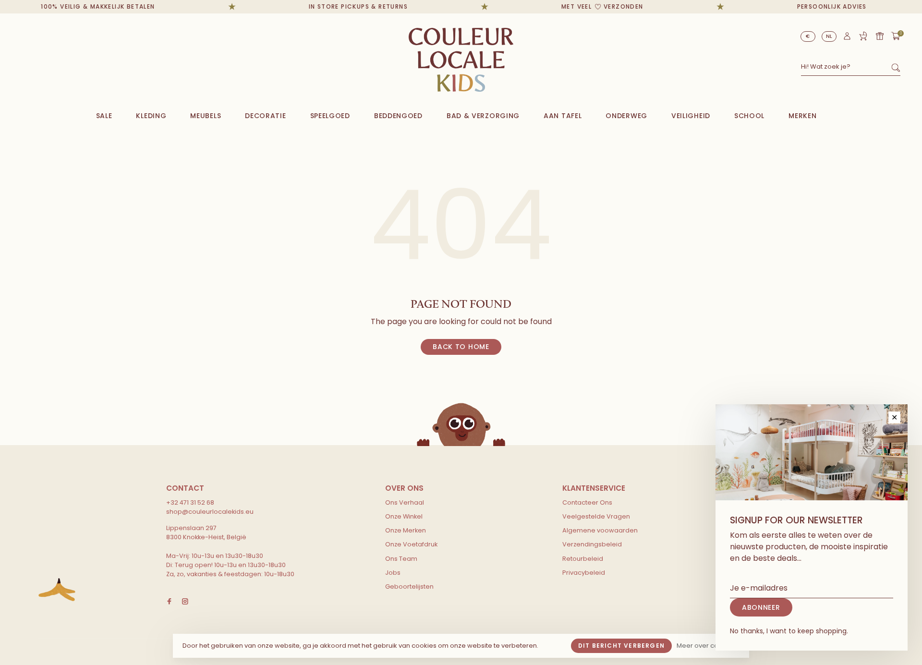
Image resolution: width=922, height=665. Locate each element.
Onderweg (626, 116)
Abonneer (761, 607)
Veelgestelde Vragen (596, 516)
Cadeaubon (880, 36)
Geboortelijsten (409, 586)
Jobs (392, 572)
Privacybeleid (583, 572)
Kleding (151, 116)
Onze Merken (405, 530)
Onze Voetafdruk (411, 544)
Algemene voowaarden (600, 530)
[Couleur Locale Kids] (56, 589)
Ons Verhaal (404, 502)
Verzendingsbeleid (592, 544)
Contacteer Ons (587, 502)
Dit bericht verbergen (621, 645)
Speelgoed (330, 116)
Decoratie (265, 116)
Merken (802, 116)
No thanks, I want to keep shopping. (789, 631)
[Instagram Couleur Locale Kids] (185, 602)
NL (829, 36)
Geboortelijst (863, 36)
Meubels (205, 116)
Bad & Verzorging (483, 116)
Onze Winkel (404, 516)
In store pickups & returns (350, 6)
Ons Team (401, 559)
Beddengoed (398, 116)
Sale (104, 116)
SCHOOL (749, 116)
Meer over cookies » (708, 645)
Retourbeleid (582, 559)
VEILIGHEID (690, 116)
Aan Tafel (563, 116)
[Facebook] (169, 602)
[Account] (847, 38)
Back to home (461, 346)
